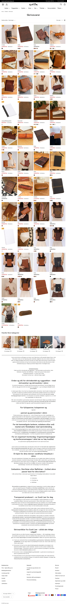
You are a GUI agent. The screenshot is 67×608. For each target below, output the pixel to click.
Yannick (51, 70)
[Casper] (9, 135)
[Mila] (9, 85)
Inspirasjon (57, 583)
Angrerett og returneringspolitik (34, 572)
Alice (35, 171)
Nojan (3, 298)
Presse (56, 588)
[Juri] (25, 313)
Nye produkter (52, 8)
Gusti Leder (7, 603)
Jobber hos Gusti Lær (60, 575)
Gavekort (57, 570)
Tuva (35, 247)
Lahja (19, 45)
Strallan (51, 95)
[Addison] (57, 34)
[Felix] (9, 59)
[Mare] (57, 186)
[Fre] (25, 211)
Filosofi (56, 568)
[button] (3, 4)
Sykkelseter (46, 349)
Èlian (51, 247)
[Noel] (41, 262)
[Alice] (41, 161)
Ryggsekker (33, 349)
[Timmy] (25, 186)
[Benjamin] (25, 135)
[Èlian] (57, 237)
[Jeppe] (25, 85)
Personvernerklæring (31, 580)
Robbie (35, 222)
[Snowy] (25, 237)
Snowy (19, 247)
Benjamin (20, 146)
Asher (19, 171)
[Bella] (41, 135)
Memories (4, 197)
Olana (51, 273)
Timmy (19, 197)
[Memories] (9, 186)
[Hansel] (9, 237)
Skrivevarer (11, 11)
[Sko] (59, 342)
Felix (3, 70)
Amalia (3, 45)
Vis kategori (7, 351)
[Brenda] (9, 211)
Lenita (3, 323)
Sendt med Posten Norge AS (8, 1)
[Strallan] (57, 85)
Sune (35, 298)
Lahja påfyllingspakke (6, 121)
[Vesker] (20, 342)
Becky (3, 171)
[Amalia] (9, 34)
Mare (51, 197)
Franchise (57, 578)
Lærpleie (4, 581)
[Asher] (25, 161)
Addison (52, 45)
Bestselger (8, 349)
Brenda (3, 222)
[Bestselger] (8, 342)
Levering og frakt (5, 573)
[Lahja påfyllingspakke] (9, 110)
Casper (3, 146)
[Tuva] (41, 237)
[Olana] (57, 262)
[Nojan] (9, 287)
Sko (59, 349)
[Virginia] (57, 287)
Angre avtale (4, 575)
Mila (3, 95)
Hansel (3, 247)
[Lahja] (25, 34)
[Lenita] (9, 313)
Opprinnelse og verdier (60, 581)
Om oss (28, 574)
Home (3, 11)
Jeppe (19, 95)
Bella (35, 146)
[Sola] (41, 34)
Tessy (35, 95)
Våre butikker (58, 573)
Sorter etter (5, 20)
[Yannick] (57, 59)
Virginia (51, 298)
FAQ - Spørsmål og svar (7, 568)
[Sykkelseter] (46, 342)
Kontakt (3, 578)
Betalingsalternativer (6, 570)
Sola (35, 45)
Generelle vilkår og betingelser (34, 577)
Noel (35, 273)
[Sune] (41, 287)
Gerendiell (20, 121)
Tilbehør (6, 11)
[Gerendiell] (25, 110)
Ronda (19, 70)
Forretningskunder (59, 586)
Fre (18, 222)
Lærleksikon (4, 583)
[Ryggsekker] (33, 342)
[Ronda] (25, 59)
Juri (18, 323)
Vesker (20, 349)
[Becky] (9, 161)
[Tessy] (41, 85)
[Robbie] (41, 211)
